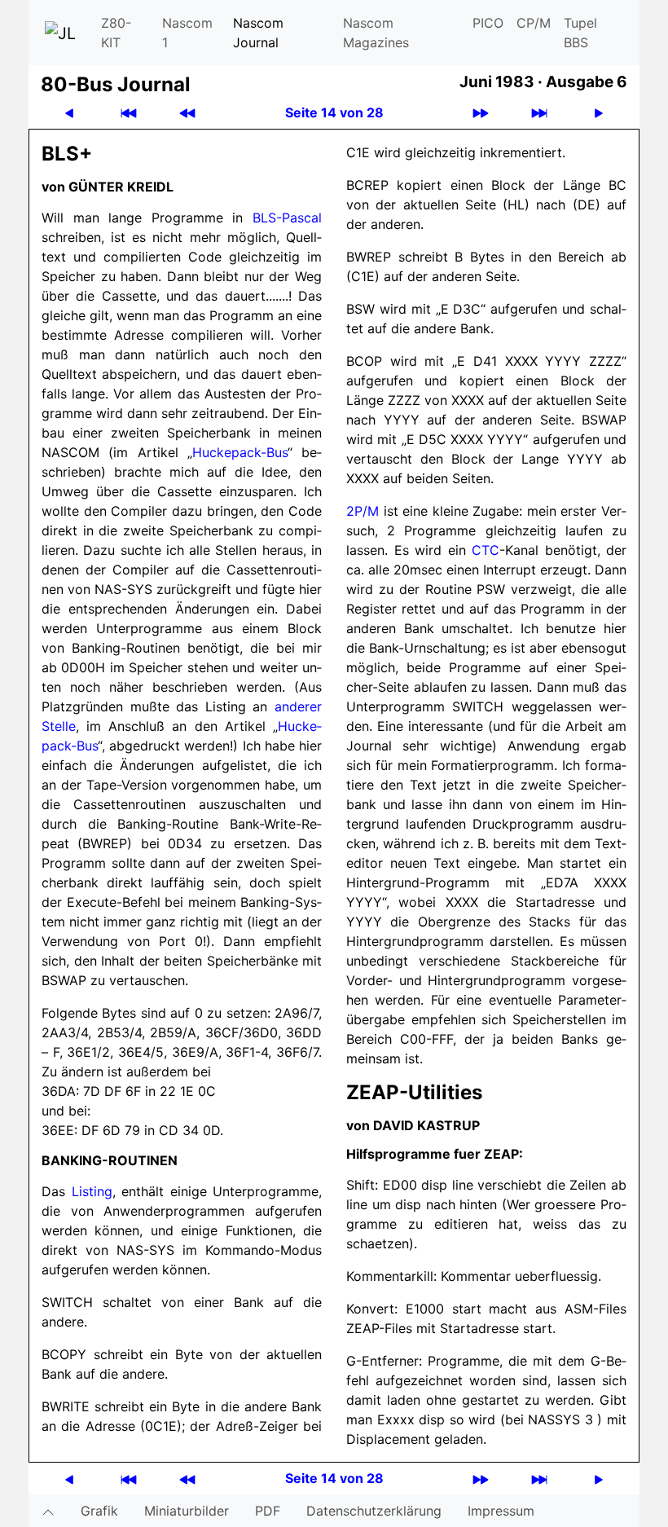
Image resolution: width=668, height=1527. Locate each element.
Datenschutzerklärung (374, 1511)
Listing (92, 1191)
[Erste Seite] (128, 113)
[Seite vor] (598, 113)
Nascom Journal (258, 33)
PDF (267, 1511)
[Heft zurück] (187, 113)
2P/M (362, 511)
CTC (485, 550)
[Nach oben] (48, 1510)
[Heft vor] (480, 113)
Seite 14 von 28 (334, 112)
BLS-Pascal (287, 217)
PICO (487, 23)
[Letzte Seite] (539, 113)
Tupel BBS (580, 33)
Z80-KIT (116, 33)
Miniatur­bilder (186, 1511)
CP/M (533, 23)
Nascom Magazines (376, 33)
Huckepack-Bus (240, 452)
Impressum (501, 1511)
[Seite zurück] (69, 113)
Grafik (99, 1511)
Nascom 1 (187, 33)
